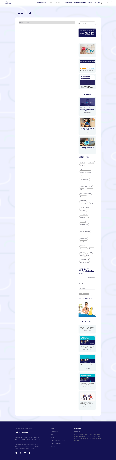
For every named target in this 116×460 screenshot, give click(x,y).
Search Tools (54, 431)
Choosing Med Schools (86, 186)
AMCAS (82, 165)
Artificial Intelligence (85, 172)
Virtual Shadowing (80, 2)
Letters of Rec (83, 203)
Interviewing (83, 200)
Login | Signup (107, 2)
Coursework (90, 189)
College (82, 189)
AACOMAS (82, 162)
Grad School (83, 196)
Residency (82, 245)
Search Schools (41, 2)
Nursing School (84, 224)
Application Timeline (85, 169)
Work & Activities (84, 259)
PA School (82, 228)
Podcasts (82, 235)
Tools (58, 2)
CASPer (82, 183)
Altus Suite (91, 162)
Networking (83, 221)
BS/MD (81, 176)
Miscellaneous (83, 217)
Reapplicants (83, 241)
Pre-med (90, 235)
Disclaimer (77, 431)
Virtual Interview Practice (58, 440)
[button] (51, 3)
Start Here (82, 252)
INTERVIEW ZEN (68, 2)
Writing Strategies (84, 262)
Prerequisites (83, 238)
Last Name (82, 288)
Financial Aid (87, 193)
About (90, 2)
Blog (50, 2)
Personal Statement (85, 231)
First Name (82, 283)
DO (81, 193)
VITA (87, 255)
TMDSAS (90, 252)
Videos (82, 255)
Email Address (83, 279)
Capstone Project (84, 179)
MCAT (91, 203)
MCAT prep (83, 210)
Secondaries (83, 248)
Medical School (84, 214)
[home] (8, 2)
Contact (97, 2)
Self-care (91, 248)
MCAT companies (84, 207)
